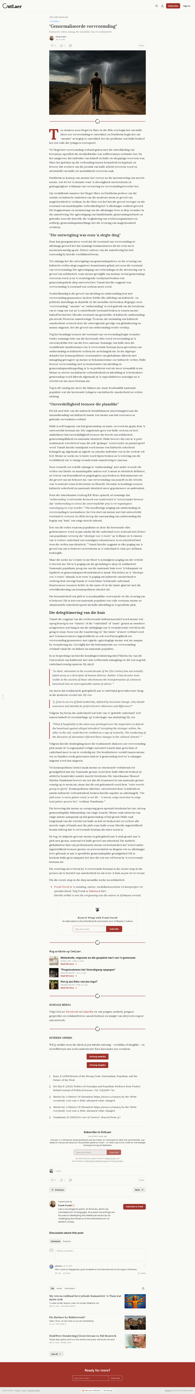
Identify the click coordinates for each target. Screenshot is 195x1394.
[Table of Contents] (3, 697)
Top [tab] (52, 1288)
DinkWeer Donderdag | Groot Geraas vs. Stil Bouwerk (82, 1335)
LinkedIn (87, 1011)
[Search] (156, 5)
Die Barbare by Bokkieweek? (67, 1317)
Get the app (108, 1390)
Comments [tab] (55, 1241)
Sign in (186, 6)
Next (137, 1189)
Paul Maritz (61, 1324)
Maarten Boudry (68, 973)
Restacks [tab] (67, 1241)
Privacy (17, 1390)
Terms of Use (110, 1158)
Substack (94, 891)
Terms (24, 1390)
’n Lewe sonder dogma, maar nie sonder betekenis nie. (74, 1303)
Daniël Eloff (66, 961)
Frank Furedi (61, 37)
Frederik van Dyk (68, 985)
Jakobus (58, 1266)
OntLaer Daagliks (58, 17)
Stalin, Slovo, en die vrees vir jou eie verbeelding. (71, 1321)
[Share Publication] (162, 5)
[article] (97, 1302)
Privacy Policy (117, 1161)
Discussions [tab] (70, 1288)
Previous (59, 1189)
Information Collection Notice (96, 1161)
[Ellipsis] (144, 1266)
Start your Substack (92, 1390)
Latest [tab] (59, 1288)
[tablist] (60, 1241)
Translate (55, 21)
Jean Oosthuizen (68, 1306)
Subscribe (173, 6)
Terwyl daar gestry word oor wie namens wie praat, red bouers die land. (82, 1339)
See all (54, 1354)
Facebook (72, 1011)
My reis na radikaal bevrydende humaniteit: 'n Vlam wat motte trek (85, 1297)
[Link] (45, 235)
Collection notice (33, 1390)
